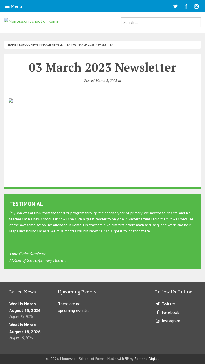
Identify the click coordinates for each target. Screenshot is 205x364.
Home (12, 44)
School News (28, 44)
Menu (15, 6)
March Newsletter (55, 44)
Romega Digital (147, 358)
